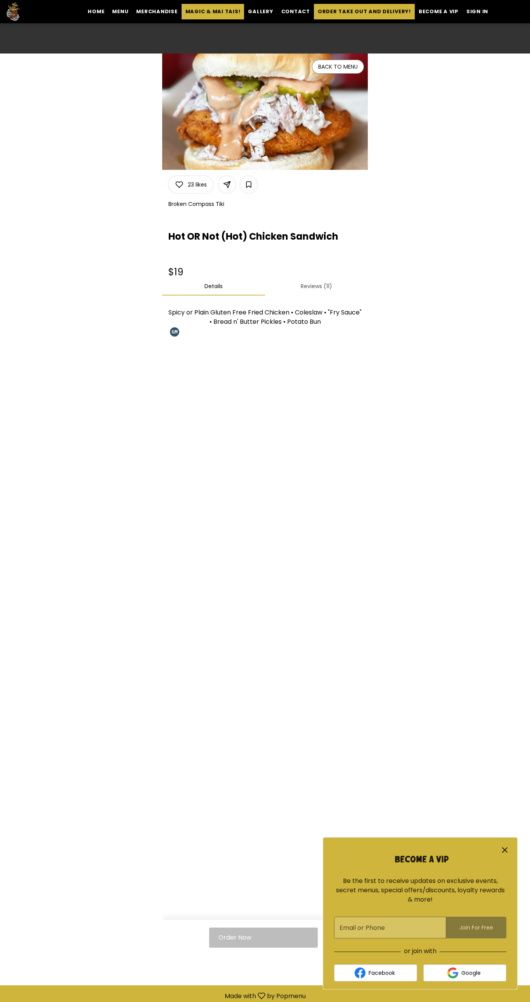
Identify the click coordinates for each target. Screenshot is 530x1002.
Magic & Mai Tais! (213, 11)
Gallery (260, 11)
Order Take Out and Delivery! (364, 11)
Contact (295, 11)
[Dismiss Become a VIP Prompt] (504, 850)
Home (96, 11)
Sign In (477, 11)
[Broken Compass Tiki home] (41, 11)
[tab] (213, 286)
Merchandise (156, 11)
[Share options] (227, 184)
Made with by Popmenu (156, 995)
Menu (120, 11)
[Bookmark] (248, 184)
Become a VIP (439, 11)
